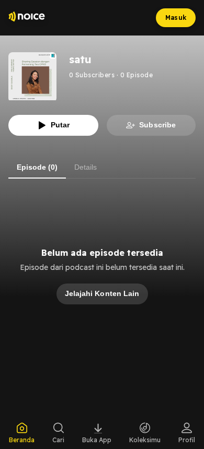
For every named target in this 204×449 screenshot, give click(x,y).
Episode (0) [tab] (37, 167)
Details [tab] (85, 167)
